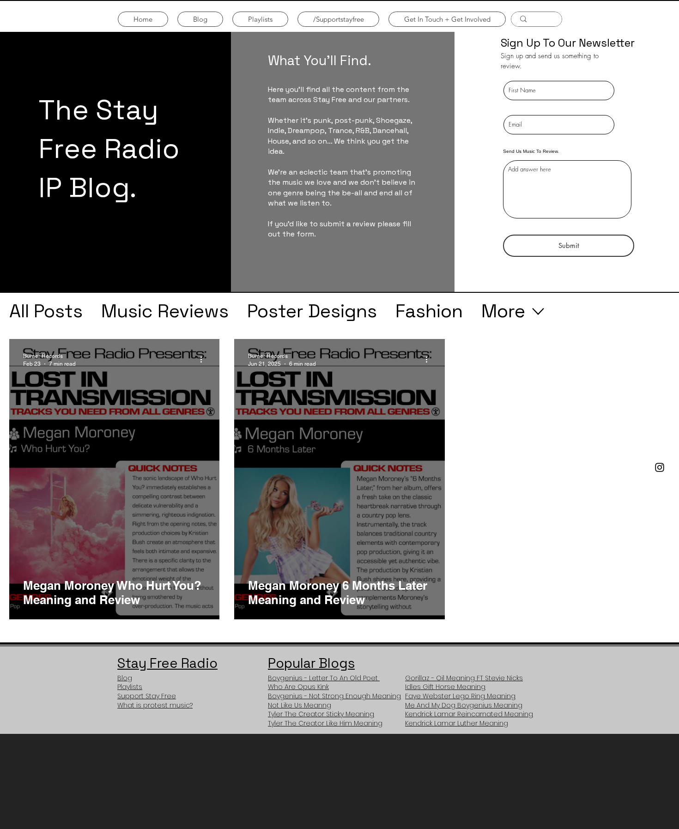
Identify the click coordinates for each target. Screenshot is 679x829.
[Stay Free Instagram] (660, 467)
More (503, 311)
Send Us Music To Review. (531, 151)
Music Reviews (165, 311)
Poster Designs (312, 311)
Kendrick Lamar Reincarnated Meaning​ (469, 714)
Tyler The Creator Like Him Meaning (325, 723)
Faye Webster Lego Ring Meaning (460, 696)
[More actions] (204, 359)
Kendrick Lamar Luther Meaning (456, 723)
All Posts (46, 311)
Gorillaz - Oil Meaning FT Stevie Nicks (464, 678)
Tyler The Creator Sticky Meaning (321, 714)
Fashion (429, 311)
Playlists (129, 686)
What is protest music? (155, 705)
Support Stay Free (146, 696)
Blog (124, 678)
